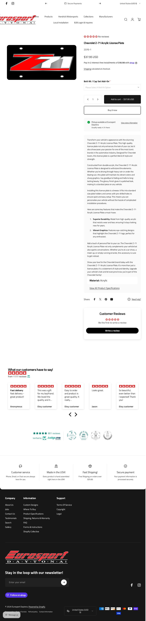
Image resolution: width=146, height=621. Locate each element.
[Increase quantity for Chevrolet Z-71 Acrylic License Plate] (96, 99)
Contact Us (10, 513)
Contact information (46, 611)
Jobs (7, 509)
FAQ (25, 522)
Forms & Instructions (32, 527)
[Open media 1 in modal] (40, 61)
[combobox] (130, 3)
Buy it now (110, 110)
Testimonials (11, 518)
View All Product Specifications (102, 288)
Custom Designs (30, 504)
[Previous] (46, 3)
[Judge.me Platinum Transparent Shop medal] (70, 435)
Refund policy (32, 611)
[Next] (100, 3)
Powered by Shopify (37, 606)
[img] (73, 373)
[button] (89, 36)
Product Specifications (33, 513)
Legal (59, 513)
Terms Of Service (64, 504)
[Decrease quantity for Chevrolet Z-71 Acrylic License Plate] (85, 99)
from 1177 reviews (17, 376)
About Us (9, 504)
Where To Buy (29, 509)
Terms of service (21, 611)
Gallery (8, 527)
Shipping (85, 68)
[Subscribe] (64, 582)
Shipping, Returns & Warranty (36, 518)
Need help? (134, 299)
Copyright (61, 509)
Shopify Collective (31, 531)
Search (8, 522)
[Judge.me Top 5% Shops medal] (106, 435)
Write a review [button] (110, 330)
